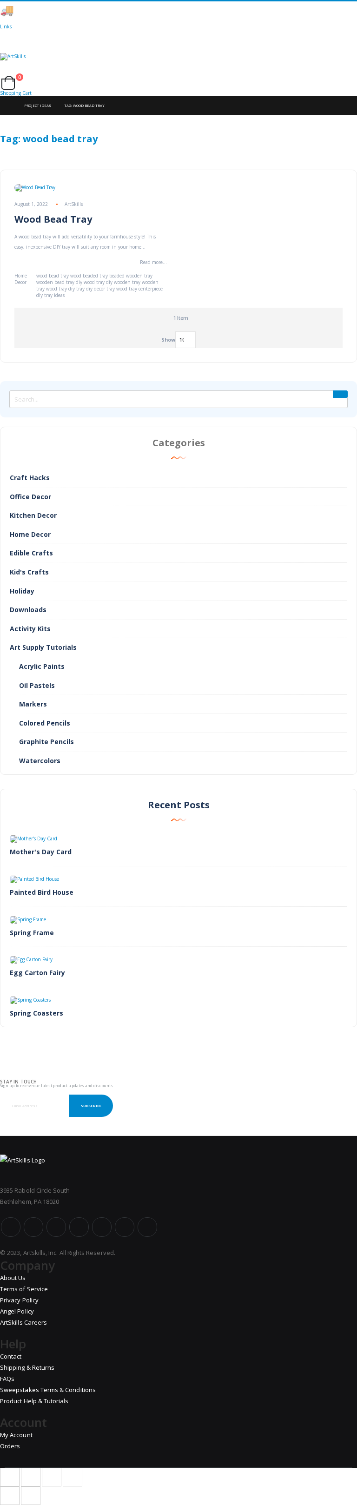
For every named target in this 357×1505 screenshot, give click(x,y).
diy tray (76, 288)
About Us (13, 1278)
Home (8, 105)
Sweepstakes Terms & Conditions (48, 1390)
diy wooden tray (123, 282)
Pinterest (102, 1227)
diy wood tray (90, 282)
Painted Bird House (41, 892)
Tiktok (124, 1227)
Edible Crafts (31, 552)
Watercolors (39, 760)
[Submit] (340, 394)
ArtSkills (74, 204)
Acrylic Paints (42, 666)
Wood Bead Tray (53, 219)
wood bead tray (52, 275)
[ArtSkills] (178, 64)
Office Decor (30, 496)
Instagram (79, 1227)
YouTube (56, 1227)
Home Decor (20, 278)
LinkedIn (147, 1227)
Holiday (22, 591)
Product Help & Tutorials (34, 1401)
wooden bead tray (55, 282)
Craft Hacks (30, 477)
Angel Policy (17, 1311)
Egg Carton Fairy (37, 972)
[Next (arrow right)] (30, 1495)
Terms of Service (24, 1289)
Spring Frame (32, 932)
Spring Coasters (36, 1013)
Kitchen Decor (33, 515)
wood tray (56, 288)
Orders (10, 1446)
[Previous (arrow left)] (10, 1495)
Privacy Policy (19, 1300)
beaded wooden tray (130, 275)
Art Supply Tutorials (43, 647)
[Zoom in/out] (72, 1477)
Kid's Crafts (29, 572)
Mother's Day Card (41, 851)
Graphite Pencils (46, 741)
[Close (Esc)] (10, 1477)
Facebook (10, 1227)
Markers (33, 704)
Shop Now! (162, 10)
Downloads (28, 609)
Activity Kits (30, 628)
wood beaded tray (89, 275)
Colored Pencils (44, 723)
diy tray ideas (50, 295)
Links (6, 26)
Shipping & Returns (27, 1367)
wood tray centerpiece (139, 288)
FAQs (7, 1378)
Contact (10, 1356)
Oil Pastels (37, 685)
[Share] (30, 1477)
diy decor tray (100, 288)
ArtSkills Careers (23, 1322)
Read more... (153, 262)
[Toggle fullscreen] (51, 1477)
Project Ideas (37, 105)
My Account (16, 1435)
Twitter (33, 1227)
